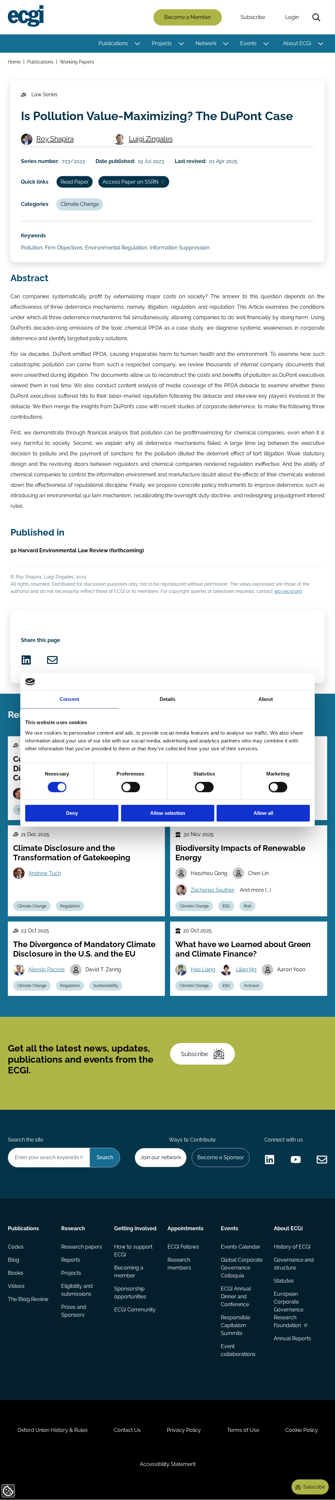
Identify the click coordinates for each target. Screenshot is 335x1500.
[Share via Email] (52, 660)
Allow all (263, 813)
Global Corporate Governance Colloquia (242, 1268)
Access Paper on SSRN (130, 182)
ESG (226, 906)
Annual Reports (292, 1338)
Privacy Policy (184, 1430)
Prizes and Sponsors (73, 1311)
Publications (113, 43)
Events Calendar (240, 1247)
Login (292, 17)
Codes (16, 1247)
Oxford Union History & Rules (52, 1430)
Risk (247, 906)
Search (316, 17)
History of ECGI (292, 1247)
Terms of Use (243, 1430)
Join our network (160, 1157)
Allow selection (167, 813)
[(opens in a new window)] (26, 660)
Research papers (81, 1247)
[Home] (26, 16)
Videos (16, 1286)
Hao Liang (203, 969)
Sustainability (106, 985)
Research (73, 1228)
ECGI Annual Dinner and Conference (236, 1297)
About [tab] (265, 699)
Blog (13, 1260)
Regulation (70, 906)
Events (248, 43)
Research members (179, 1264)
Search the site (25, 1140)
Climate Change (80, 204)
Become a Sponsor (220, 1157)
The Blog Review (28, 1299)
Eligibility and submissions (77, 1290)
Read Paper (75, 182)
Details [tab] (168, 699)
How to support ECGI (133, 1251)
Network (206, 43)
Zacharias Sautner (213, 890)
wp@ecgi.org (288, 591)
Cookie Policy (301, 1430)
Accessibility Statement (168, 1464)
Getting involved (135, 1228)
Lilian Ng (246, 969)
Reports (70, 1260)
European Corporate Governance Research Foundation (288, 1309)
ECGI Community (135, 1310)
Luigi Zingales (151, 139)
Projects (162, 43)
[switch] (130, 787)
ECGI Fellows (183, 1247)
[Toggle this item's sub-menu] (137, 43)
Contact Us (127, 1430)
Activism (251, 985)
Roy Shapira (55, 139)
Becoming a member (128, 1272)
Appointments (185, 1228)
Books (15, 1273)
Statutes (284, 1281)
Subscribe (252, 17)
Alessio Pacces (46, 969)
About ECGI (297, 43)
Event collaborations (238, 1350)
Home (14, 61)
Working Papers (77, 61)
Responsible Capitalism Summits (235, 1325)
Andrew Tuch (44, 873)
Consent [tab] (69, 699)
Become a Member (187, 17)
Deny (72, 813)
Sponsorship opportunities (130, 1293)
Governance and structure (294, 1264)
